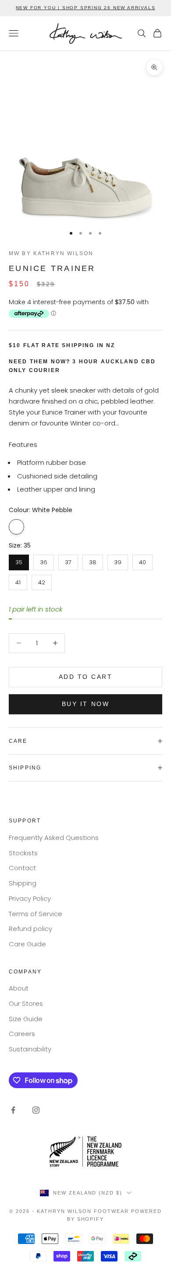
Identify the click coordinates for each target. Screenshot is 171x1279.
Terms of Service (35, 913)
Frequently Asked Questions (54, 837)
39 (117, 560)
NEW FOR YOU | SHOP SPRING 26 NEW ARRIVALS (86, 7)
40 (142, 560)
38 (92, 560)
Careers (22, 1033)
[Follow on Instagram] (36, 1110)
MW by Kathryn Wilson (51, 253)
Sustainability (30, 1049)
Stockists (23, 852)
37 (68, 560)
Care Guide (27, 944)
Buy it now (85, 703)
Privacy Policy (30, 898)
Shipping (22, 883)
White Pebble (16, 526)
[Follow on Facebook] (13, 1110)
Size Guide (26, 1018)
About (18, 988)
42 (42, 581)
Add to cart (86, 676)
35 (19, 560)
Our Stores (26, 1003)
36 (43, 560)
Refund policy (30, 928)
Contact (22, 867)
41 (18, 581)
